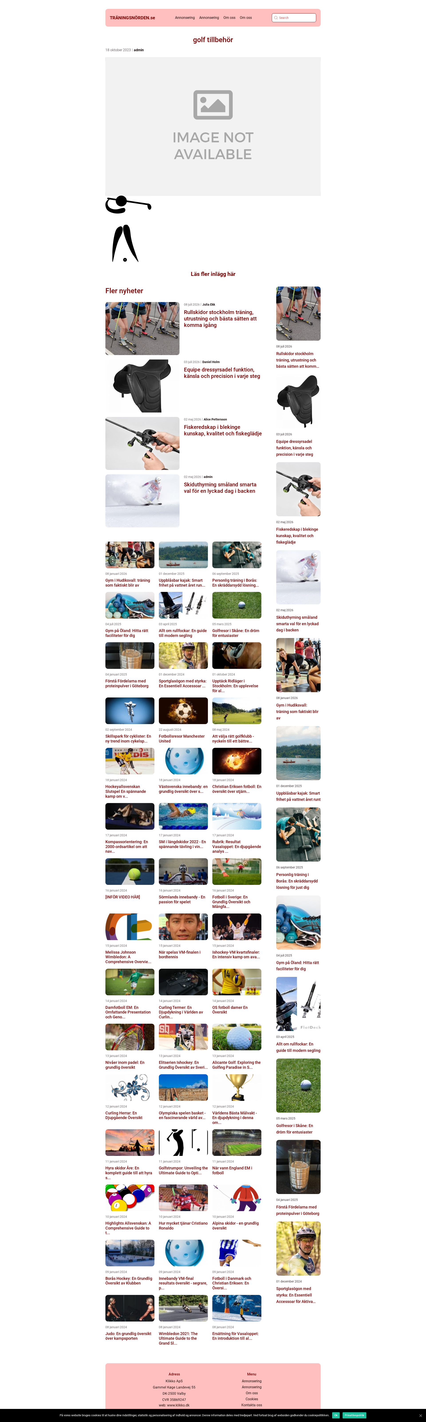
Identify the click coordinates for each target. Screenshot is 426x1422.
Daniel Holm (211, 362)
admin (139, 50)
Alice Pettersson (215, 419)
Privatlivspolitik (354, 1415)
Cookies (252, 1399)
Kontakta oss (251, 1405)
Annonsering (185, 18)
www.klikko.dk (178, 1405)
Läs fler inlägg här (213, 274)
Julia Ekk (208, 304)
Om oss (229, 18)
